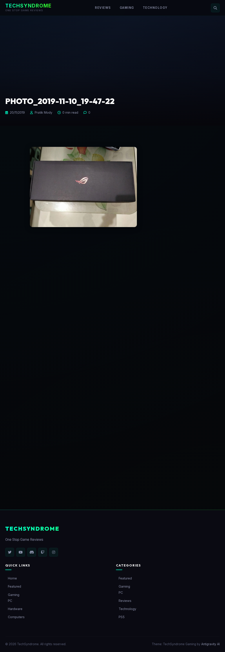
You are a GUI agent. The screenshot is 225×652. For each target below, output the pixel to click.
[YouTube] (20, 552)
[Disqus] (112, 310)
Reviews (103, 7)
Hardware (15, 609)
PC (10, 601)
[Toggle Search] (215, 8)
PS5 (122, 617)
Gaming (127, 7)
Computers (16, 617)
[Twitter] (9, 552)
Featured (14, 586)
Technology (155, 7)
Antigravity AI (210, 644)
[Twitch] (42, 552)
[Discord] (31, 552)
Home (12, 578)
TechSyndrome (28, 6)
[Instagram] (53, 552)
